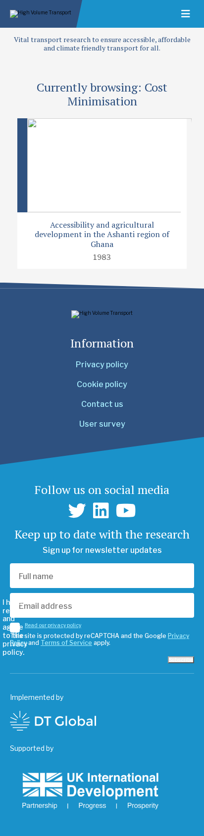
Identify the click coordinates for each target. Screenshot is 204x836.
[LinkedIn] (101, 511)
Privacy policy (102, 364)
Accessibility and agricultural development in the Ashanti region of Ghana (102, 234)
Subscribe (181, 660)
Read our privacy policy (53, 625)
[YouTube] (126, 511)
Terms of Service (66, 642)
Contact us (102, 404)
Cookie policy (102, 384)
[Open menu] (185, 14)
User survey (102, 424)
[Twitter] (77, 511)
